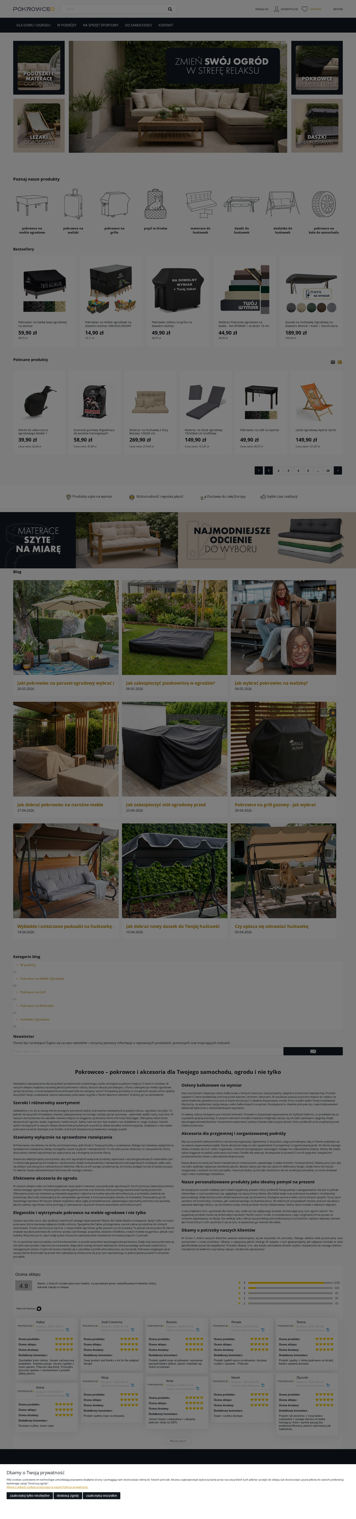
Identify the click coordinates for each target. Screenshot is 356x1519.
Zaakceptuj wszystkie (101, 1495)
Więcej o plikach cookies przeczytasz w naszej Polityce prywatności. (47, 1487)
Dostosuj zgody (68, 1495)
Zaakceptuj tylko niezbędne (30, 1495)
